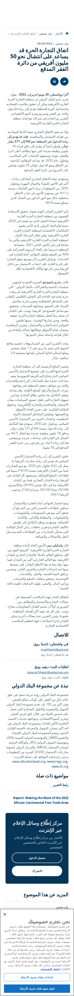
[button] (54, 81)
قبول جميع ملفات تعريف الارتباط (37, 988)
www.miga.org (57, 761)
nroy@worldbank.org (54, 649)
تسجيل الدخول (37, 858)
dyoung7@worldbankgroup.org (47, 672)
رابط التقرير (60, 785)
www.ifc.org (60, 766)
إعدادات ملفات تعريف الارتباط (37, 977)
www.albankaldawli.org (28, 761)
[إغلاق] (4, 914)
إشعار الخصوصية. (49, 969)
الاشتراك (37, 871)
